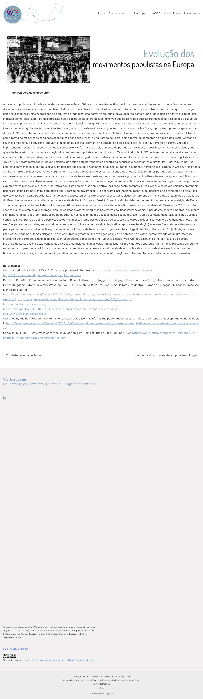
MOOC (156, 13)
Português (190, 13)
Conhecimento (117, 13)
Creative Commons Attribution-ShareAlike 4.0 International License (64, 660)
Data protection (11, 649)
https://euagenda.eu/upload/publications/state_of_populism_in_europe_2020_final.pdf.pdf (75, 299)
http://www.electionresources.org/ (25, 304)
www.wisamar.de (101, 684)
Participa (139, 13)
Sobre (101, 13)
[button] (128, 13)
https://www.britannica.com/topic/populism (124, 270)
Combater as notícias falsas (23, 355)
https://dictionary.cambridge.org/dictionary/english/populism (42, 275)
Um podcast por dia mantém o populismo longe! (166, 355)
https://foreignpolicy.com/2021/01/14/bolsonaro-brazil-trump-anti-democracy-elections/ (60, 309)
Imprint (24, 649)
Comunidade (172, 13)
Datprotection (97, 693)
